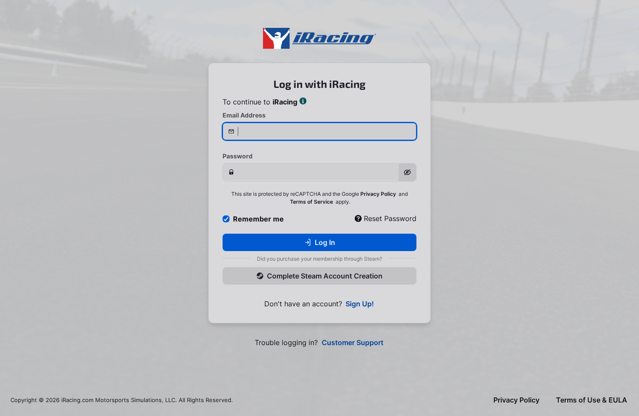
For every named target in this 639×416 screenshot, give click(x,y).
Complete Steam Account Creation (325, 276)
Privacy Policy (378, 194)
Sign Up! (360, 304)
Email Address (244, 115)
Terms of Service (311, 201)
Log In (325, 242)
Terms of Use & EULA (591, 400)
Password (238, 156)
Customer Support (352, 343)
